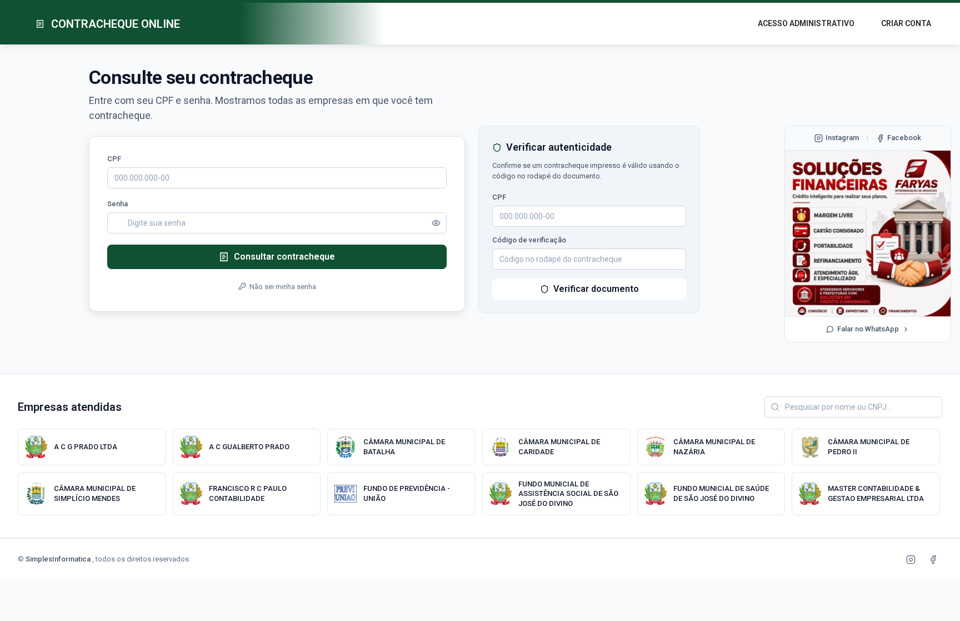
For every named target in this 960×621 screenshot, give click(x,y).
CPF (114, 159)
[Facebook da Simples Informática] (932, 559)
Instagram (842, 137)
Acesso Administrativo (806, 23)
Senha (117, 204)
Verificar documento (596, 289)
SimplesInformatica (59, 559)
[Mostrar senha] (436, 223)
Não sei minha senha (282, 286)
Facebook (904, 137)
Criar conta (906, 23)
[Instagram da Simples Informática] (910, 559)
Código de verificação (529, 240)
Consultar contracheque (284, 256)
